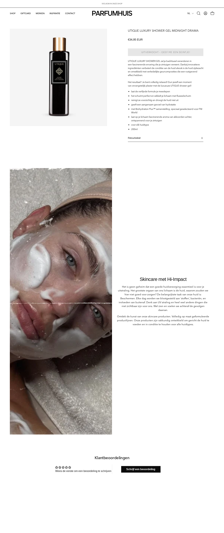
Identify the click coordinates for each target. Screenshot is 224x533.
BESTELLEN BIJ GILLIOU (125, 498)
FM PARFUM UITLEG (72, 498)
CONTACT (14, 490)
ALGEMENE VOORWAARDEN (23, 518)
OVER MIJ (67, 490)
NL (188, 13)
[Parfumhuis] (112, 13)
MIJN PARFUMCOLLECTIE (74, 494)
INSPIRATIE (67, 502)
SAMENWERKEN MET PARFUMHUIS (131, 490)
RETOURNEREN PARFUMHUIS (23, 502)
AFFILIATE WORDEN (124, 494)
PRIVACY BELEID (17, 514)
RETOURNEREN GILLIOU (20, 510)
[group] (112, 4)
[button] (40, 13)
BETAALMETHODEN (18, 498)
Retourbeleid (134, 138)
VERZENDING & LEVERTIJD (22, 494)
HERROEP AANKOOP (19, 506)
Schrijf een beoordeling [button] (140, 469)
